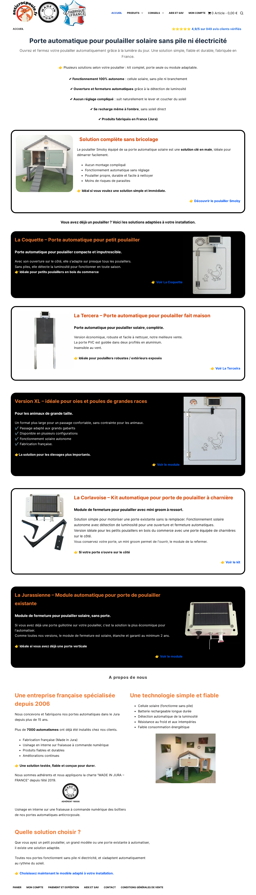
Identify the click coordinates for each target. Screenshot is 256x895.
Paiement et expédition (63, 887)
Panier (17, 887)
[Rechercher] (241, 13)
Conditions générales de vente (142, 887)
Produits (133, 12)
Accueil (116, 12)
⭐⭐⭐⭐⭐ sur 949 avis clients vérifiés (206, 29)
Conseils (154, 12)
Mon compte (34, 887)
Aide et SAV (176, 12)
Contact (110, 887)
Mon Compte (197, 12)
